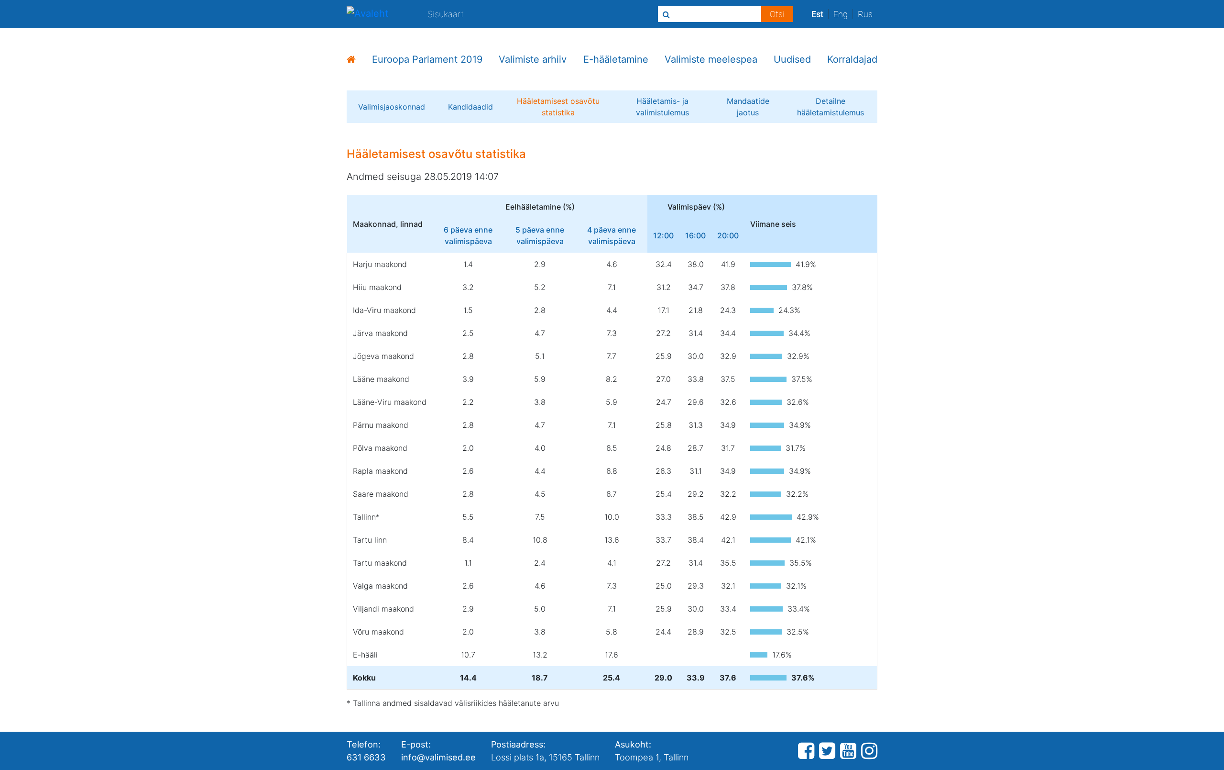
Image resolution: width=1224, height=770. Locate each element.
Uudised (792, 59)
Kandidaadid (470, 107)
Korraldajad (852, 59)
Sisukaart (445, 14)
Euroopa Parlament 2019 (427, 59)
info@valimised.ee (438, 757)
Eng (840, 14)
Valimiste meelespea (711, 59)
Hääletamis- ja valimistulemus (662, 106)
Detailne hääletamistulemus (830, 106)
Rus (865, 14)
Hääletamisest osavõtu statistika (558, 106)
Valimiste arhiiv (533, 59)
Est (817, 14)
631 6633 (366, 757)
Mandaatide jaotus (748, 106)
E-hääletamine (615, 59)
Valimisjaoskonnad (391, 107)
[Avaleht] (367, 14)
